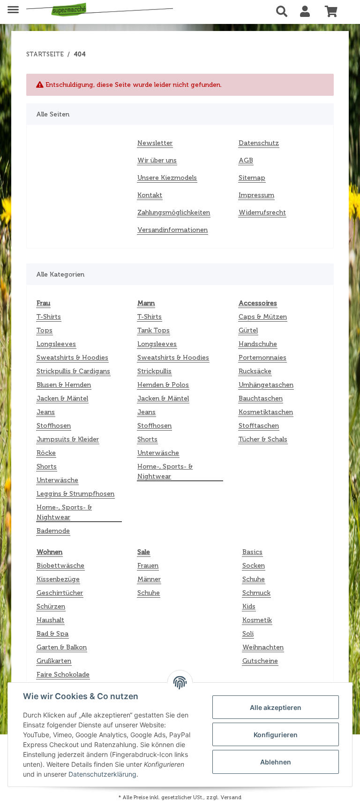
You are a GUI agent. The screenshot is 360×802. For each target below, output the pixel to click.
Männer (149, 579)
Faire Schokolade (63, 675)
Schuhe (148, 593)
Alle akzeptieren (275, 707)
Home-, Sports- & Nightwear (64, 512)
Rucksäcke (255, 371)
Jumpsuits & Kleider (68, 439)
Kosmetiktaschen (266, 412)
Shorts (47, 466)
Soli (248, 634)
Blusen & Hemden (64, 385)
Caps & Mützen (263, 317)
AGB (246, 160)
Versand (230, 797)
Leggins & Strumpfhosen (75, 494)
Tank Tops (153, 330)
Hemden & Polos (163, 385)
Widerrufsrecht (262, 212)
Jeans (46, 412)
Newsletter (154, 143)
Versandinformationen (172, 230)
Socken (253, 566)
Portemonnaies (262, 358)
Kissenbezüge (58, 579)
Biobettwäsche (60, 566)
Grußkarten (54, 661)
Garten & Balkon (62, 647)
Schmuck (256, 593)
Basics (252, 552)
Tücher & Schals (263, 439)
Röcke (46, 453)
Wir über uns (157, 160)
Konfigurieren (276, 735)
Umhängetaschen (266, 385)
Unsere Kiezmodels (167, 178)
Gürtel (248, 330)
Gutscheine (260, 661)
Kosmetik (257, 620)
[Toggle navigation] (13, 6)
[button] (284, 12)
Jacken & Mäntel (62, 398)
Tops (44, 330)
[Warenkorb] (334, 12)
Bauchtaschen (261, 398)
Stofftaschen (259, 426)
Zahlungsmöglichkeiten (173, 212)
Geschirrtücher (60, 593)
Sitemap (252, 178)
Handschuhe (258, 344)
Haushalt (50, 620)
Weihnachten (263, 647)
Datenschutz (259, 143)
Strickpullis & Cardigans (73, 371)
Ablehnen (275, 762)
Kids (248, 606)
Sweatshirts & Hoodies (72, 358)
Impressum (256, 195)
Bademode (53, 531)
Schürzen (51, 606)
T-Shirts (49, 317)
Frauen (147, 566)
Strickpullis (154, 371)
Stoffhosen (54, 426)
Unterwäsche (57, 480)
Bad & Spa (52, 634)
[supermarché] (99, 10)
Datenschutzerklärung (102, 774)
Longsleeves (56, 344)
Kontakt (149, 195)
